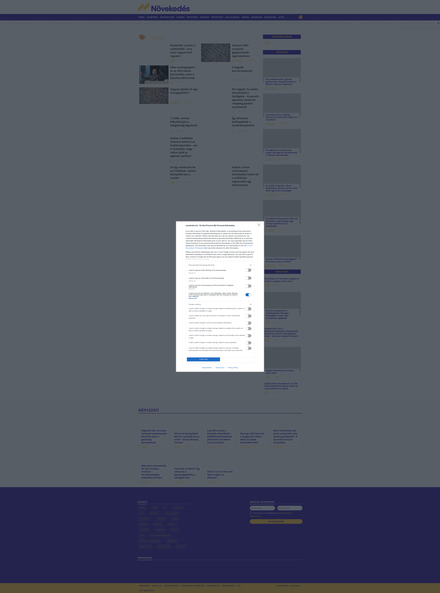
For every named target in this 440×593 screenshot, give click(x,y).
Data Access (220, 367)
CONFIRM (203, 359)
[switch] (248, 270)
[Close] (259, 225)
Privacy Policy (233, 367)
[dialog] (220, 296)
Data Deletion (207, 367)
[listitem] (220, 265)
